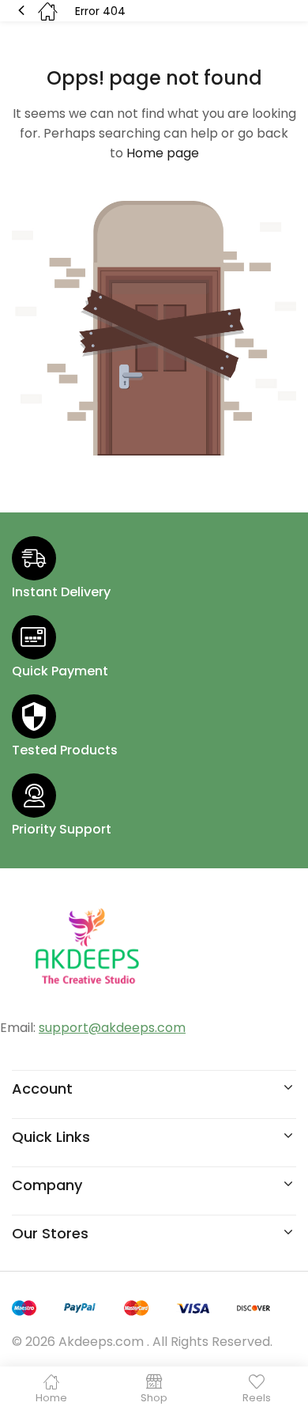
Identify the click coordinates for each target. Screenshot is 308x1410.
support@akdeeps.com (112, 1028)
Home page (162, 153)
